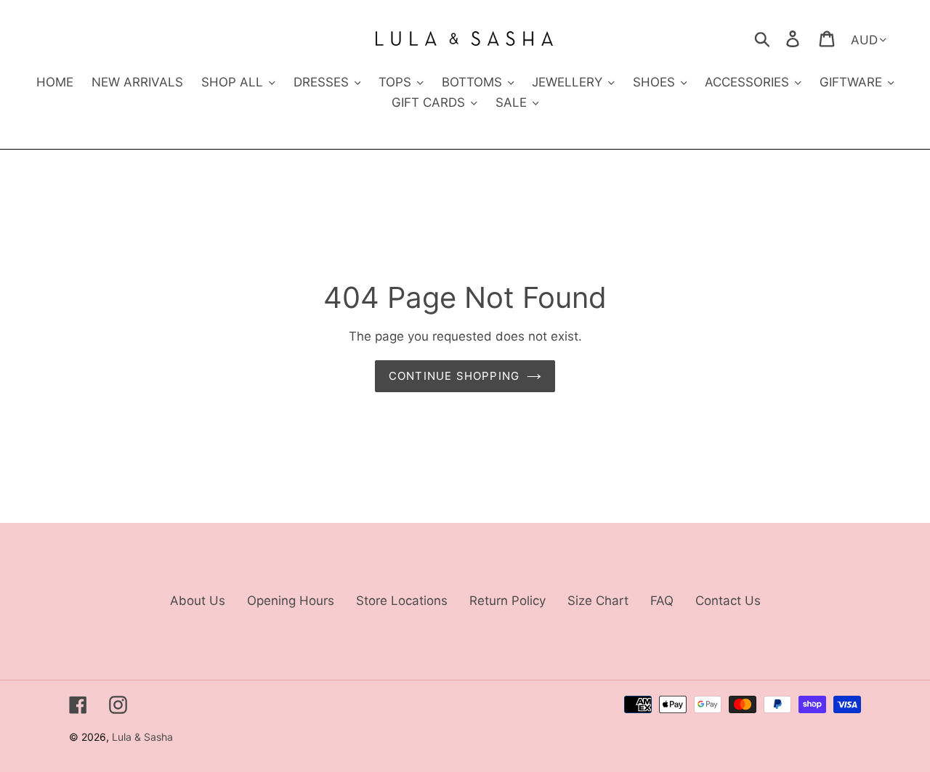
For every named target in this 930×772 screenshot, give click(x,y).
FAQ (662, 600)
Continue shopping (454, 376)
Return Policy (507, 600)
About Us (197, 600)
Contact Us (728, 600)
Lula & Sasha (142, 737)
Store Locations (402, 600)
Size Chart (597, 600)
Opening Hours (290, 600)
